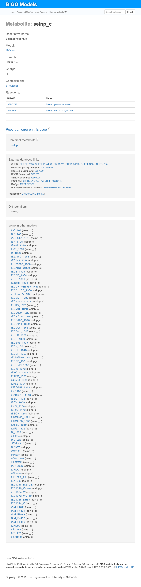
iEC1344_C (18, 503)
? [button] (48, 129)
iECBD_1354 (19, 275)
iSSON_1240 (19, 413)
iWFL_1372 (18, 428)
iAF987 (16, 447)
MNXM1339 (47, 167)
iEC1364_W (18, 492)
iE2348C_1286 (20, 256)
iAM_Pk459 (18, 522)
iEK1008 (16, 480)
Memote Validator (57, 11)
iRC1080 (16, 537)
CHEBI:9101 (102, 164)
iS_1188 (16, 391)
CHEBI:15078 (27, 164)
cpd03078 (35, 177)
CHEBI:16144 (42, 164)
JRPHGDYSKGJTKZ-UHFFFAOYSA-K (42, 180)
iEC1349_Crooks (21, 488)
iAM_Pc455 (18, 518)
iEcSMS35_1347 (21, 357)
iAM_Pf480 (18, 507)
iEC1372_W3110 (21, 495)
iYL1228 (16, 439)
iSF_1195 (17, 241)
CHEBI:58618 (72, 164)
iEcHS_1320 (19, 305)
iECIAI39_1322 (20, 312)
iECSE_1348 (19, 350)
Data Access (41, 11)
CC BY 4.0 (38, 193)
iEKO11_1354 (20, 372)
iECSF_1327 (19, 353)
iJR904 (15, 436)
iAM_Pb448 (18, 514)
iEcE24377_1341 (22, 294)
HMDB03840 (50, 187)
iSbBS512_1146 (21, 395)
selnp (14, 145)
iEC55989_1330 (21, 264)
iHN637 (16, 454)
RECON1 (17, 462)
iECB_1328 (18, 271)
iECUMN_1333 (20, 365)
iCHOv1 (16, 469)
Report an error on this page (27, 129)
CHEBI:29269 (57, 164)
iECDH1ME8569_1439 (25, 286)
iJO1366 (16, 230)
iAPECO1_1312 (21, 238)
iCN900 (16, 525)
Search (130, 11)
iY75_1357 (18, 458)
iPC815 (10, 50)
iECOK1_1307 (20, 331)
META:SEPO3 (27, 184)
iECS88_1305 (20, 342)
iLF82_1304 (18, 383)
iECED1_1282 (20, 297)
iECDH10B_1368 (21, 290)
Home (11, 11)
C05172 (35, 174)
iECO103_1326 (20, 320)
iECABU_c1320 (21, 267)
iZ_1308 (16, 432)
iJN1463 (16, 529)
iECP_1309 (18, 339)
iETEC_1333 (19, 376)
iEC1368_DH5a (21, 499)
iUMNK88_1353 (21, 421)
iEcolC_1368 (19, 335)
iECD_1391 (18, 279)
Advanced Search (25, 11)
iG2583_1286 (19, 380)
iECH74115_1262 (22, 301)
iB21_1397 (18, 249)
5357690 (39, 170)
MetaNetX (26, 193)
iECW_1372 (18, 368)
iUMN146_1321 (21, 417)
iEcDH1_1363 (20, 282)
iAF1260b (17, 465)
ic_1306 (16, 252)
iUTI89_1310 (19, 424)
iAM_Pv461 (18, 510)
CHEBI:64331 (88, 164)
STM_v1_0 (18, 443)
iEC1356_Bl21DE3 (22, 484)
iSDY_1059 (18, 402)
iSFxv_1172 (18, 409)
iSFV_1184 (18, 406)
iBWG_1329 (18, 245)
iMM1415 (17, 451)
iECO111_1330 (20, 324)
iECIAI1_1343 (20, 309)
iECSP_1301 (19, 361)
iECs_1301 (18, 346)
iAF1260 (16, 234)
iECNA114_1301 (21, 316)
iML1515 (16, 473)
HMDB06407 (64, 187)
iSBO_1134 (18, 398)
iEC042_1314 (19, 260)
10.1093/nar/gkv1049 (124, 567)
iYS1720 (16, 533)
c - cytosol (12, 85)
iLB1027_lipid (19, 477)
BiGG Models (21, 4)
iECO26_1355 (20, 327)
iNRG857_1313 (21, 387)
